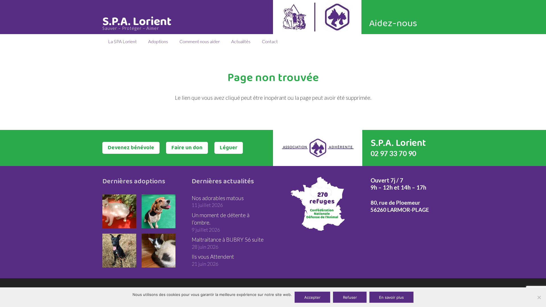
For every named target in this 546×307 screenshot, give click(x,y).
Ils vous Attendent (213, 256)
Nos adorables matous (218, 198)
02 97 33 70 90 (393, 153)
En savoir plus (391, 297)
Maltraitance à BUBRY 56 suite (228, 239)
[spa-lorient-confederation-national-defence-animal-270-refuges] (317, 204)
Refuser (350, 297)
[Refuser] (539, 297)
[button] (141, 41)
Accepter (312, 297)
